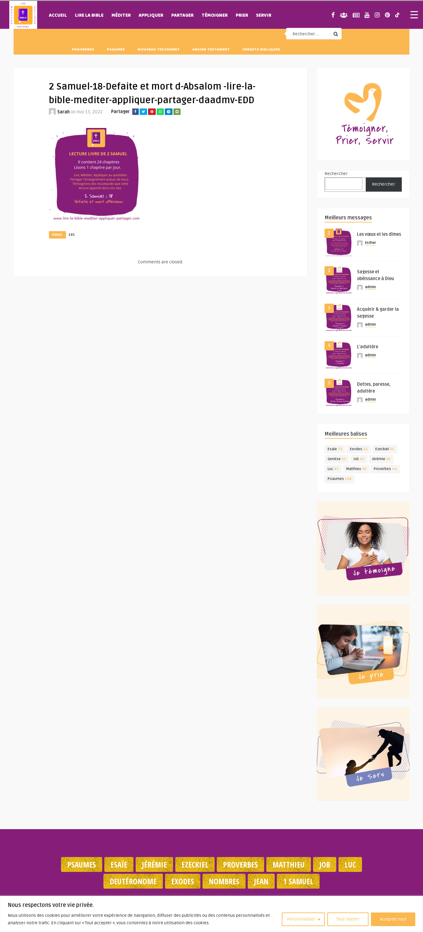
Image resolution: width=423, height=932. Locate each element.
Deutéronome (133, 881)
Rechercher (336, 173)
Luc (333, 469)
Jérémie (381, 459)
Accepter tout (393, 919)
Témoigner (215, 15)
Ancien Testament (211, 50)
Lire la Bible (89, 15)
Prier (242, 15)
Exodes (359, 449)
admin (370, 287)
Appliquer (151, 15)
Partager (182, 15)
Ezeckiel (384, 449)
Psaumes (116, 50)
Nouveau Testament (158, 50)
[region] (211, 914)
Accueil (58, 15)
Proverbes (83, 50)
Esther (370, 242)
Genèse (337, 459)
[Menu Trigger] (414, 14)
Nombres (224, 881)
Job (358, 459)
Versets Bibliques (261, 50)
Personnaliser (301, 919)
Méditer (121, 15)
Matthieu (356, 469)
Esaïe (335, 449)
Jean (261, 881)
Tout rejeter (348, 919)
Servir (263, 15)
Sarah (63, 112)
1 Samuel (298, 881)
